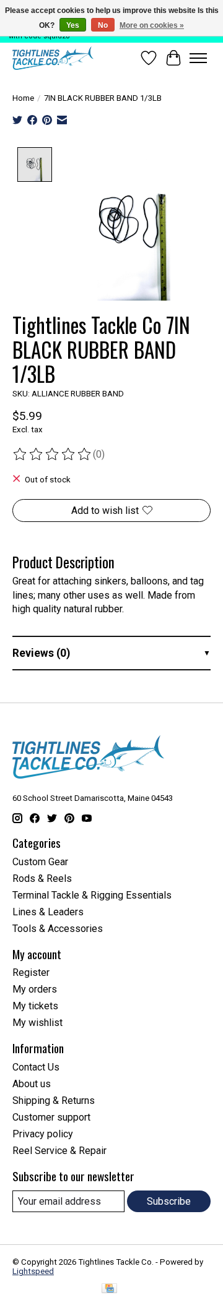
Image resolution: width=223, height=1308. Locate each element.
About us (31, 1084)
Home (23, 98)
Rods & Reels (42, 878)
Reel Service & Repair (59, 1150)
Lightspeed (33, 1271)
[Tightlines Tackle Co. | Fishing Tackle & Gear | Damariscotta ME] (53, 58)
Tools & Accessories (57, 928)
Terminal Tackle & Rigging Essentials (92, 895)
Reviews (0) (41, 653)
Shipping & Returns (53, 1100)
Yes (72, 25)
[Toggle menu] (198, 58)
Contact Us (35, 1067)
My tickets (35, 1006)
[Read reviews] (52, 454)
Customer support (51, 1117)
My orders (34, 989)
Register (31, 972)
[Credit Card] (109, 1289)
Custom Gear (40, 862)
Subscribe (169, 1201)
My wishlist (37, 1022)
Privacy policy (42, 1134)
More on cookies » (152, 25)
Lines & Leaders (48, 912)
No (103, 25)
